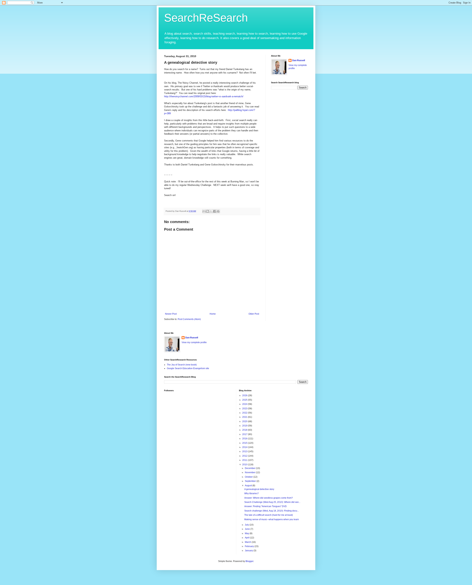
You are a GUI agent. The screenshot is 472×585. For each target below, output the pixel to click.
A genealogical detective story (259, 489)
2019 (245, 425)
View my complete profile (194, 342)
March (248, 542)
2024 (245, 404)
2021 (245, 417)
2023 (245, 408)
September (250, 481)
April (247, 537)
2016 (245, 438)
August (248, 485)
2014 (245, 447)
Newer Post (171, 314)
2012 (245, 456)
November (250, 472)
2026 (245, 395)
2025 (245, 400)
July (247, 524)
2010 (245, 464)
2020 (245, 421)
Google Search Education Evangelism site (188, 368)
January (249, 550)
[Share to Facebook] (214, 211)
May (247, 533)
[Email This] (204, 211)
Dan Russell (298, 60)
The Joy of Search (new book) (182, 364)
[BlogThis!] (207, 211)
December (250, 468)
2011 (245, 460)
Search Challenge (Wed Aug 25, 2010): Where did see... (272, 502)
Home (213, 314)
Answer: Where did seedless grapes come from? (268, 498)
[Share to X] (211, 211)
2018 (245, 430)
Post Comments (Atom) (189, 319)
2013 (245, 451)
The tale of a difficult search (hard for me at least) (268, 515)
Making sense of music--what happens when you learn (271, 519)
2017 (245, 434)
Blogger (249, 561)
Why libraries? (251, 493)
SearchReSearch (206, 18)
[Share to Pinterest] (218, 211)
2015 (245, 443)
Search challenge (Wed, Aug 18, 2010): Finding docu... (271, 510)
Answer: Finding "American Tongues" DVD (265, 506)
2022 (245, 412)
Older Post (254, 314)
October (249, 477)
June (247, 529)
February (249, 546)
